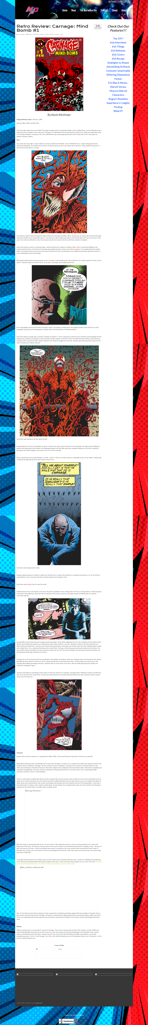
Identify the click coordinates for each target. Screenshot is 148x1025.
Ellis (50, 936)
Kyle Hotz (80, 132)
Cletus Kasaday (75, 249)
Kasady (29, 584)
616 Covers (118, 54)
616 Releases (118, 50)
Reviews (57, 34)
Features (52, 34)
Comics (47, 34)
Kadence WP (39, 1003)
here (64, 864)
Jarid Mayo (22, 34)
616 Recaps (36, 34)
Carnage (51, 260)
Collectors (42, 34)
